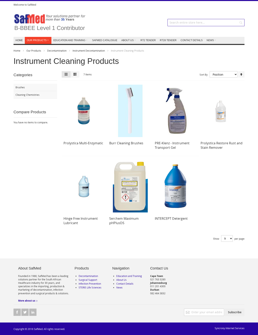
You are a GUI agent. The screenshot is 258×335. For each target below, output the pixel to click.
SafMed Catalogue (104, 40)
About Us (121, 279)
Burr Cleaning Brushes (126, 143)
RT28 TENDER (168, 40)
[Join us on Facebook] (17, 312)
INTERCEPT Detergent (171, 218)
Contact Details (124, 283)
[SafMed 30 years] (50, 22)
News (119, 287)
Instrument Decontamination (89, 50)
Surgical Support (88, 279)
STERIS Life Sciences (90, 287)
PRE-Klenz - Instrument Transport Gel (172, 145)
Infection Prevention (90, 283)
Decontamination (57, 50)
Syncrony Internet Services (229, 328)
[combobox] (205, 22)
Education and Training (129, 276)
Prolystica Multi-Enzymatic (83, 143)
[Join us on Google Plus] (25, 312)
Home (17, 50)
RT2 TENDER (148, 40)
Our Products (34, 50)
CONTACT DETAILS (192, 40)
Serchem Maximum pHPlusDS (124, 220)
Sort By (204, 74)
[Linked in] (32, 312)
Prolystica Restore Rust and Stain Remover (221, 145)
